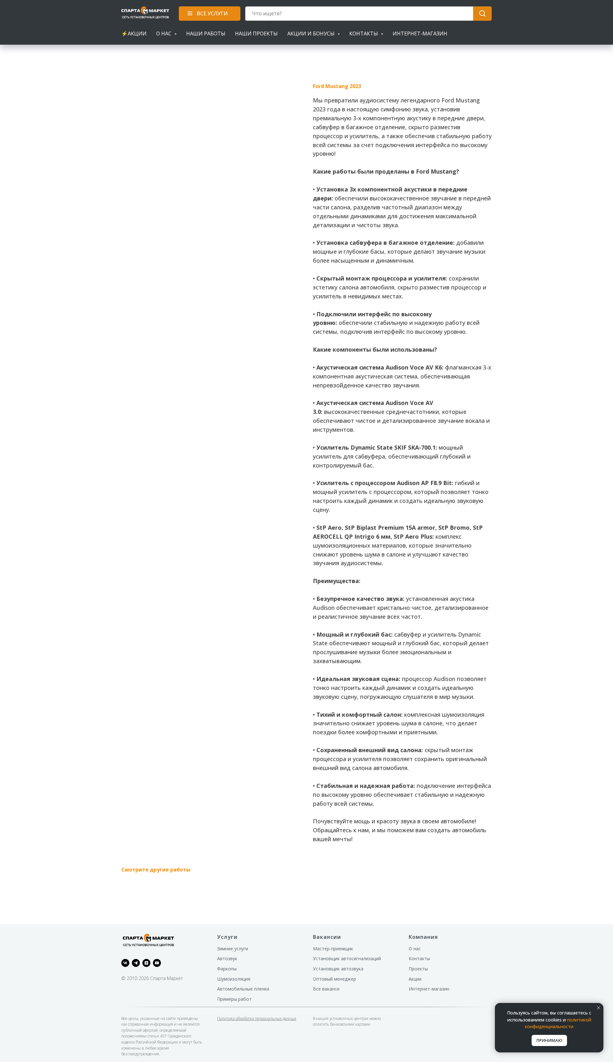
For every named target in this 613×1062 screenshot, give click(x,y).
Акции (415, 979)
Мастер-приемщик (333, 949)
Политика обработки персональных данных (256, 1018)
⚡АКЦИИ (134, 33)
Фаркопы (227, 969)
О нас (415, 949)
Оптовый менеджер (334, 979)
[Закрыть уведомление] (598, 1008)
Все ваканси (326, 989)
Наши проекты (256, 33)
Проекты (418, 969)
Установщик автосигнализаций (347, 958)
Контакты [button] (364, 33)
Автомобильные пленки (243, 989)
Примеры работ (234, 999)
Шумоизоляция (233, 979)
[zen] (146, 963)
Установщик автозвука (338, 969)
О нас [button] (164, 33)
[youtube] (157, 963)
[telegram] (136, 963)
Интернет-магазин (420, 33)
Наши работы (205, 33)
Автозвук (227, 958)
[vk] (125, 963)
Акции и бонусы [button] (311, 33)
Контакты (419, 958)
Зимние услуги (232, 949)
